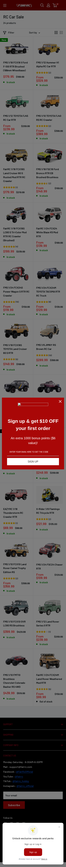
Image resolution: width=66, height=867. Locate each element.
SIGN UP (33, 461)
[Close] (60, 401)
